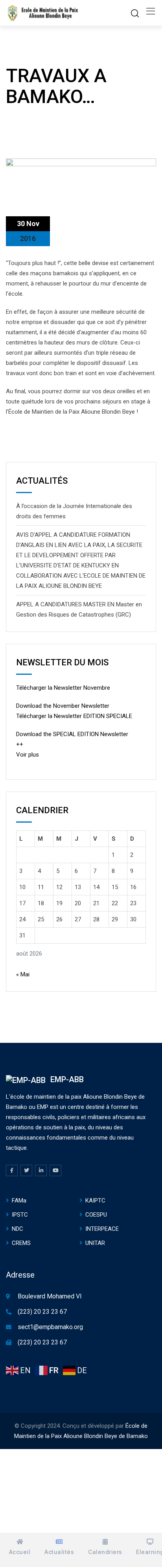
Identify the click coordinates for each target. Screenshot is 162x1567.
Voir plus (27, 754)
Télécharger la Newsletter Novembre (63, 687)
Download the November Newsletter (62, 705)
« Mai (22, 974)
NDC (17, 1228)
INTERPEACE (102, 1228)
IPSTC (20, 1214)
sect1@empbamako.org (50, 1327)
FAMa (19, 1200)
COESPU (96, 1214)
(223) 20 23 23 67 (42, 1311)
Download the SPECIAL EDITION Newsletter (72, 734)
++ (19, 744)
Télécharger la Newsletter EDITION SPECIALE (74, 716)
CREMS (21, 1243)
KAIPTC (95, 1200)
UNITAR (95, 1243)
